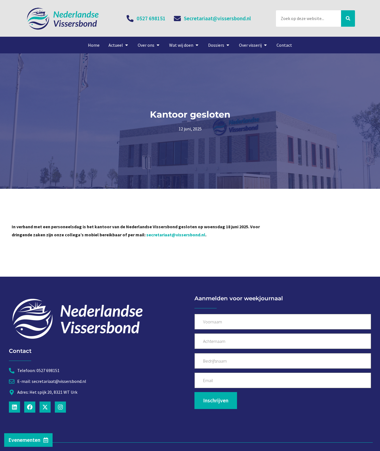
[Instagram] (60, 407)
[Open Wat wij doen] (197, 45)
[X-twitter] (45, 407)
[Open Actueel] (126, 45)
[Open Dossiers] (228, 45)
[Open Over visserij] (265, 45)
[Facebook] (29, 407)
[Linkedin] (14, 407)
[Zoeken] (348, 18)
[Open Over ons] (158, 45)
